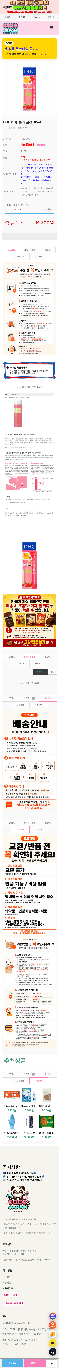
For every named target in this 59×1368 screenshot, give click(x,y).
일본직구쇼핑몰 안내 (13, 1303)
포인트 (6, 150)
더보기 (53, 672)
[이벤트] (52, 1334)
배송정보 (47, 250)
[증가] (20, 209)
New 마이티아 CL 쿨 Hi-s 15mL (29, 1106)
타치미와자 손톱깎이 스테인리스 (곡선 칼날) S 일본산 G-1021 (29, 1133)
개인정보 (6, 1277)
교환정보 (21, 256)
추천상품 (38, 256)
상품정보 (12, 250)
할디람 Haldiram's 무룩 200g (47, 1133)
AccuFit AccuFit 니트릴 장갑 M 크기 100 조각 (12, 1133)
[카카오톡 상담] (52, 1343)
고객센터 (51, 17)
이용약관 (6, 1282)
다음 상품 (44, 236)
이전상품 (16, 236)
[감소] (9, 209)
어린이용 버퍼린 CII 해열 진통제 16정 (12, 1106)
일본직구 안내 (10, 1295)
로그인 (7, 17)
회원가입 (22, 17)
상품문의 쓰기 (40, 672)
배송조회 (36, 17)
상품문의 (29, 250)
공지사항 (11, 1167)
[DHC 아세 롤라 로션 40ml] (29, 89)
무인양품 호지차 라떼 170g (47, 1106)
